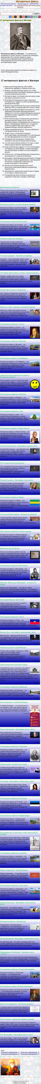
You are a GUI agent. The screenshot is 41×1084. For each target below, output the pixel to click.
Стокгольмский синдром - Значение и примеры (18, 514)
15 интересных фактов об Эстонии (13, 798)
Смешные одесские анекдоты (11, 238)
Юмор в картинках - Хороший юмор (13, 870)
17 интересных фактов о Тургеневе (13, 746)
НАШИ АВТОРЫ (6, 5)
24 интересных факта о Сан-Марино (14, 358)
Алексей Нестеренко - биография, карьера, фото (18, 446)
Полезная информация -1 (10, 1052)
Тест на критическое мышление (12, 463)
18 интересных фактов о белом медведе (15, 531)
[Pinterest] (39, 17)
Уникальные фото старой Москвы (13, 647)
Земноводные (22, 4)
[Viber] (31, 17)
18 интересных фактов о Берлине (13, 394)
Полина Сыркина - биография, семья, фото (16, 480)
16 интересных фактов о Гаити (12, 617)
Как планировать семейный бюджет (14, 702)
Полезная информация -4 (30, 1054)
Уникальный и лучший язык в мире (13, 764)
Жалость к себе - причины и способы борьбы (17, 307)
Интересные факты (28, 1)
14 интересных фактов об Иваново (13, 687)
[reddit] (23, 17)
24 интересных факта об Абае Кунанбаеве (16, 986)
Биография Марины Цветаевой (12, 600)
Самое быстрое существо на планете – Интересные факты (15, 376)
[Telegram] (37, 17)
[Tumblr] (29, 17)
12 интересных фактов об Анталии (13, 221)
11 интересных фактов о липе (11, 411)
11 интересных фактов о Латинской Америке (17, 969)
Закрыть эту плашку (20, 1082)
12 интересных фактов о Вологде (13, 341)
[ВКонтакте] (10, 17)
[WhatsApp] (34, 17)
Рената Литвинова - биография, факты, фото (17, 729)
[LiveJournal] (26, 17)
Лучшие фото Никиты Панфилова (13, 290)
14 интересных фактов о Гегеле (12, 324)
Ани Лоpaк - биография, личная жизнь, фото (17, 781)
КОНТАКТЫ (34, 4)
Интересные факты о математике (13, 921)
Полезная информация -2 (30, 1052)
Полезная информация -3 (10, 1054)
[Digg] (21, 17)
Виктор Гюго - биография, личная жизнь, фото (18, 632)
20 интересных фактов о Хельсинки (14, 885)
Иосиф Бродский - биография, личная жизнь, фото (19, 938)
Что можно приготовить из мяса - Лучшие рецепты (19, 273)
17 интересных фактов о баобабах (13, 853)
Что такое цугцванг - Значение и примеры (16, 256)
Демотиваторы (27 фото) (9, 548)
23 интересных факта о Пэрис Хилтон (14, 428)
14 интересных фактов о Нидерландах (15, 815)
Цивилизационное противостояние (13, 665)
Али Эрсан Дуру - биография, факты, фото (16, 1034)
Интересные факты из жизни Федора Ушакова (18, 204)
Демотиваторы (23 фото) (9, 187)
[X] (15, 17)
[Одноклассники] (13, 17)
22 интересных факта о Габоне (12, 497)
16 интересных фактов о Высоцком (14, 565)
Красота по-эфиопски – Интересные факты (16, 1004)
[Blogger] (18, 17)
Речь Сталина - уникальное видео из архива (17, 1019)
